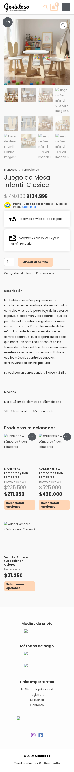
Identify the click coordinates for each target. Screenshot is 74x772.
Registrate (37, 695)
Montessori (11, 170)
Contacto (37, 705)
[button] (63, 25)
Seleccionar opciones (15, 505)
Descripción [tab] (13, 291)
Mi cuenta (37, 700)
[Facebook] (40, 735)
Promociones (30, 170)
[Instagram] (33, 735)
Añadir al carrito (35, 262)
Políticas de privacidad (37, 689)
